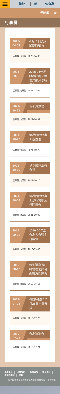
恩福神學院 (9, 375)
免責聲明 (21, 372)
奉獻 (21, 375)
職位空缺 (46, 372)
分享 (51, 3)
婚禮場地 (8, 372)
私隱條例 (34, 372)
